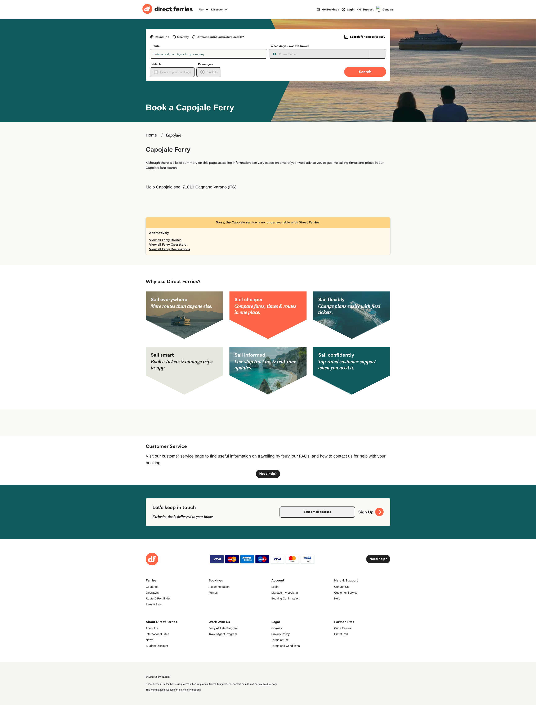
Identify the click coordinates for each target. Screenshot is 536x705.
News (149, 640)
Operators (152, 592)
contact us (265, 684)
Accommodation (219, 586)
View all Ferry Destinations (169, 249)
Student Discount (157, 645)
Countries (152, 586)
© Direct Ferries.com (158, 676)
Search (365, 72)
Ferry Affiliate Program (223, 628)
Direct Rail (341, 634)
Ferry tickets (154, 604)
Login (274, 586)
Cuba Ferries (342, 628)
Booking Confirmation (285, 598)
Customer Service (345, 592)
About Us (152, 628)
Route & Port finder (158, 598)
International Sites (157, 634)
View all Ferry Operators (167, 244)
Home (151, 135)
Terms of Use (280, 640)
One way (183, 37)
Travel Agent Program (223, 634)
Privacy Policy (280, 634)
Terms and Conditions (285, 645)
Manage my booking (284, 592)
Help (337, 598)
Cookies (276, 628)
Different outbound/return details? (220, 37)
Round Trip (162, 37)
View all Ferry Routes (165, 240)
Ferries (213, 592)
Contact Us (341, 586)
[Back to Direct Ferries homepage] (167, 9)
